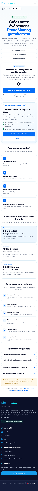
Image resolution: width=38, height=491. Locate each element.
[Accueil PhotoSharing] (8, 3)
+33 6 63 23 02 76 (9, 455)
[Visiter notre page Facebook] (19, 487)
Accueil (6, 432)
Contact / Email (8, 451)
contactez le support (22, 390)
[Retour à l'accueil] (9, 402)
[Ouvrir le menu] (35, 3)
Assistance (7, 435)
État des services (20, 473)
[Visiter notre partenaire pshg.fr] (5, 406)
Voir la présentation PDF (20, 134)
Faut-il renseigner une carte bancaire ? (15, 354)
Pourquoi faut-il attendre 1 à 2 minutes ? (15, 367)
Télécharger (20, 139)
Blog (5, 439)
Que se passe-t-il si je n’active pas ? (14, 373)
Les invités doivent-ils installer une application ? (17, 361)
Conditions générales (10, 443)
